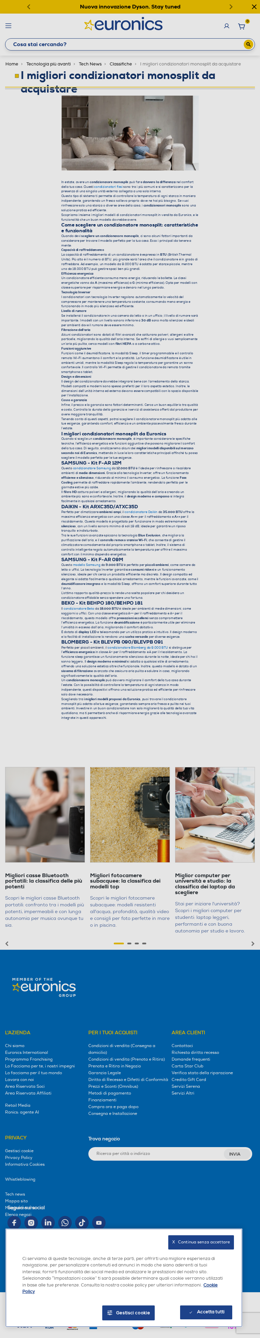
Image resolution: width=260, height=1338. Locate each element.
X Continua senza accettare (201, 1242)
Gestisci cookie (133, 1313)
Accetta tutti (210, 1312)
